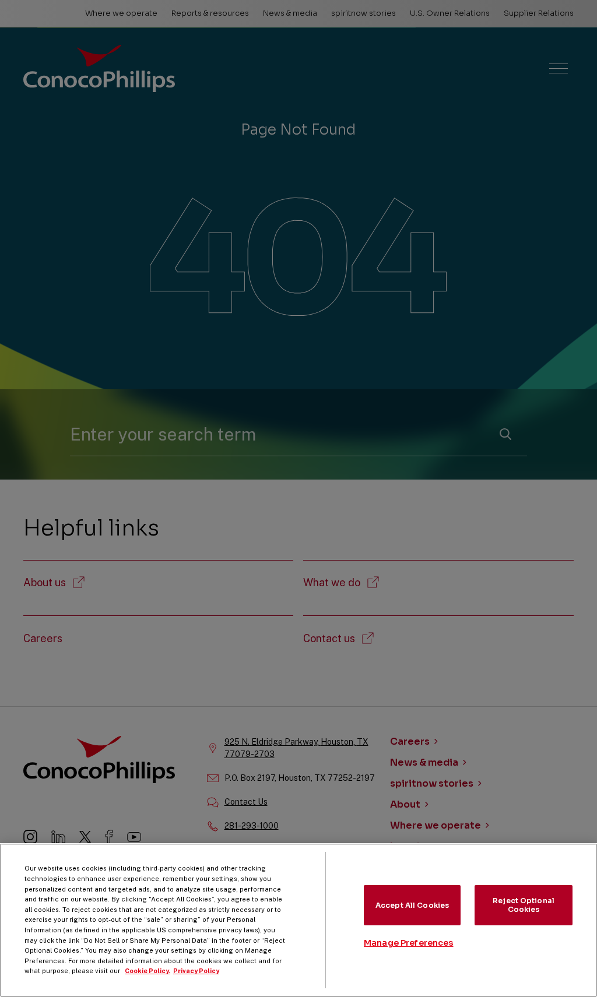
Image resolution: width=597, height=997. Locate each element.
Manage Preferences (409, 943)
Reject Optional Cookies (523, 904)
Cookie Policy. (147, 970)
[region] (298, 920)
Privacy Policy (196, 970)
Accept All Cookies (412, 905)
